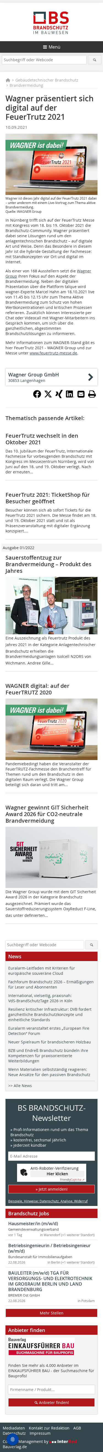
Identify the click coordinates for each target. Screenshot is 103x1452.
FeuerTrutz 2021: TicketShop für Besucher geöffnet (47, 498)
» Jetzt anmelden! (52, 1189)
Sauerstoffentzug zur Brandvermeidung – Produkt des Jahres (48, 564)
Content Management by (26, 1441)
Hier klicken (57, 1173)
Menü (54, 47)
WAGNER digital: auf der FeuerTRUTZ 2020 (37, 689)
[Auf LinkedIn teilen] (70, 396)
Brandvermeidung (26, 85)
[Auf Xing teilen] (59, 396)
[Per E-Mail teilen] (81, 394)
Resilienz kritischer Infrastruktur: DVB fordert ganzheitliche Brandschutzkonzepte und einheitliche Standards (49, 1014)
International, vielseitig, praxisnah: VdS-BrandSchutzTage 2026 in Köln (40, 998)
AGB (77, 1428)
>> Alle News (20, 1085)
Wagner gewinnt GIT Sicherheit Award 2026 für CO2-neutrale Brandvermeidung (46, 814)
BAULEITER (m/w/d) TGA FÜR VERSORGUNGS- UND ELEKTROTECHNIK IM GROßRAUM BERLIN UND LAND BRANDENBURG (50, 1281)
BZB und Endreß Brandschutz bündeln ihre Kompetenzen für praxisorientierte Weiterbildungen (48, 1055)
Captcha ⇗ (72, 1180)
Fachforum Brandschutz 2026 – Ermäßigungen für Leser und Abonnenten (51, 984)
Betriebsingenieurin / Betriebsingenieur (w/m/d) (49, 1248)
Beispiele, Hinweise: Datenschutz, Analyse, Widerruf (48, 1201)
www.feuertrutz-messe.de (53, 353)
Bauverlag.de (15, 1446)
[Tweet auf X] (48, 396)
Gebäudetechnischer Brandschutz (46, 80)
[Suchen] (94, 59)
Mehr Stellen (51, 1313)
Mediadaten (14, 1428)
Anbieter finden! (53, 1402)
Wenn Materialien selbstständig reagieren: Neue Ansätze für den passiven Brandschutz (49, 1072)
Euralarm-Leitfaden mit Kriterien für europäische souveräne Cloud (41, 970)
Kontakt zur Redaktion (49, 1428)
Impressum (40, 1433)
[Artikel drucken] (92, 394)
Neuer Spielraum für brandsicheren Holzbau (49, 1042)
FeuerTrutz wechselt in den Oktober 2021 (41, 439)
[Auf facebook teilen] (37, 396)
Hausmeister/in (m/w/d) (33, 1224)
